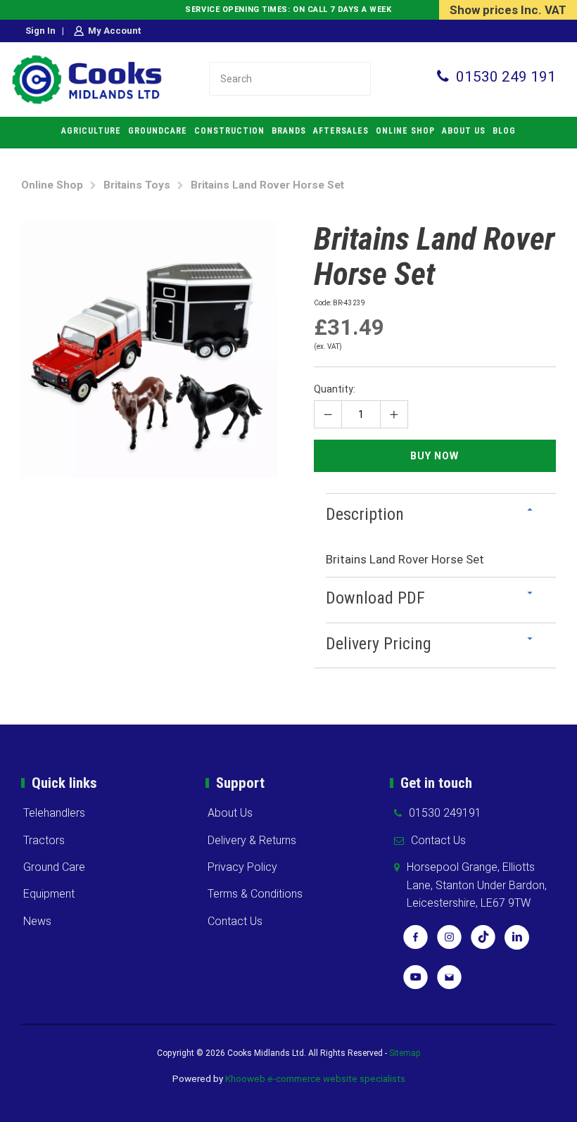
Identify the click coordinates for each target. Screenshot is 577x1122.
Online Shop (405, 131)
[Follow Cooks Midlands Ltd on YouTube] (415, 982)
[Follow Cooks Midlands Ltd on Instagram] (449, 942)
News (37, 921)
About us (464, 131)
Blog (504, 131)
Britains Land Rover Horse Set (267, 185)
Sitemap (405, 1053)
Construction (229, 131)
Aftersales (341, 131)
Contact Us (235, 921)
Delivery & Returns (252, 840)
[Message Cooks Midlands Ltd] (449, 982)
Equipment (49, 893)
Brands (289, 131)
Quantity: (334, 389)
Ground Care (54, 867)
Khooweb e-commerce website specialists (315, 1078)
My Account (114, 30)
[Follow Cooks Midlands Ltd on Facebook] (415, 942)
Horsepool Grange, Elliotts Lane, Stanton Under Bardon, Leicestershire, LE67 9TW (477, 885)
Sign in (40, 30)
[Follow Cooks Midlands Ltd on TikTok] (483, 942)
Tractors (44, 840)
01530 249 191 (506, 76)
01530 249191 (445, 813)
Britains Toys (136, 185)
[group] (149, 350)
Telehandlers (54, 813)
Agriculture (91, 131)
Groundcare (157, 131)
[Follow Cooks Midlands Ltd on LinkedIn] (517, 942)
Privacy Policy (242, 867)
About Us (230, 813)
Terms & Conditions (255, 893)
